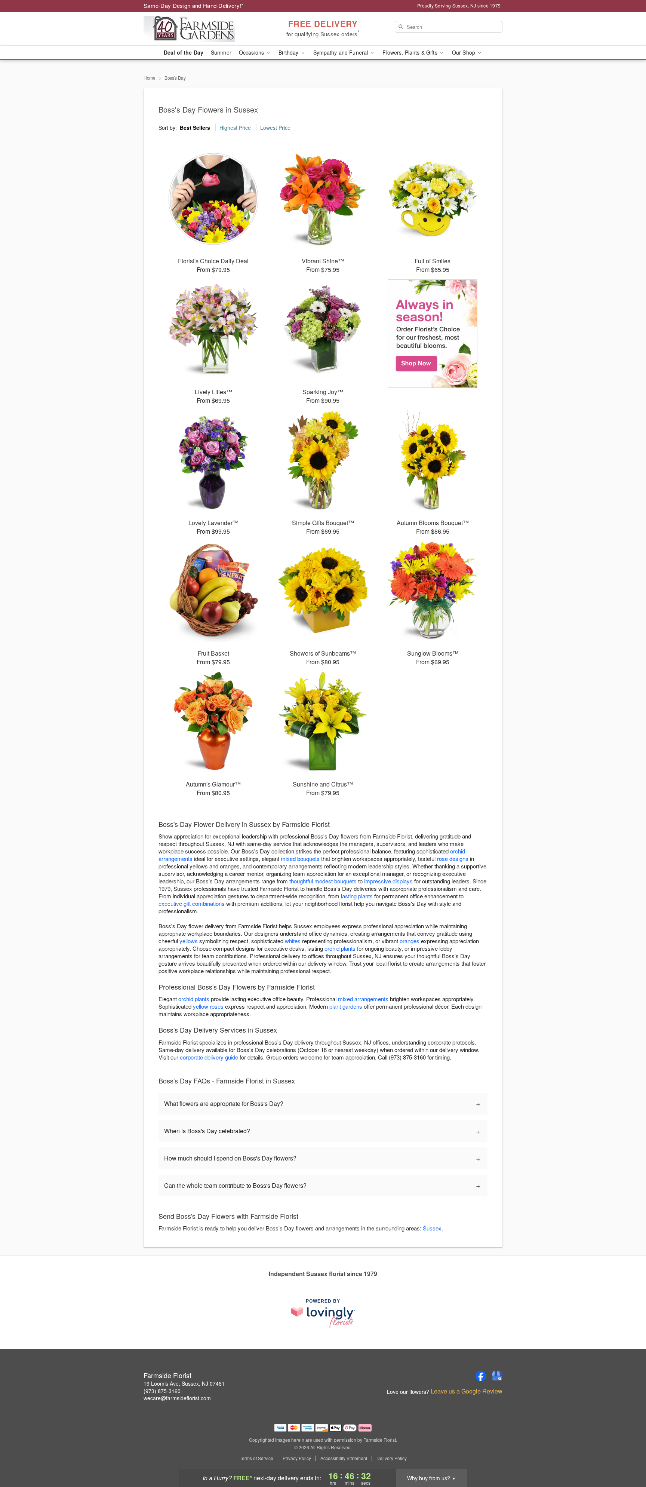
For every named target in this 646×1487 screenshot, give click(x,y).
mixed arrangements (363, 999)
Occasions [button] (252, 52)
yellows (188, 941)
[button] (626, 1455)
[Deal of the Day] (432, 333)
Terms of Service (256, 1458)
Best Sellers (195, 127)
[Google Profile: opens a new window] (497, 1376)
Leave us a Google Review (466, 1391)
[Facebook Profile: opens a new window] (481, 1376)
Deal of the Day (183, 52)
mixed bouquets (300, 858)
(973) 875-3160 (162, 1391)
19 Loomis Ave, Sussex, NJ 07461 (184, 1383)
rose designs (452, 858)
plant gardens (345, 1006)
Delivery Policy (391, 1458)
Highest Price (235, 127)
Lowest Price (275, 127)
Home (150, 77)
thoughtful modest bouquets (323, 881)
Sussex (432, 1228)
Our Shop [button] (464, 52)
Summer (221, 52)
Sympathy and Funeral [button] (341, 52)
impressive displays (388, 881)
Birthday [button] (289, 52)
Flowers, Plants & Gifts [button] (410, 52)
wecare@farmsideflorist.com (177, 1398)
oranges (409, 941)
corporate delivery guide (209, 1057)
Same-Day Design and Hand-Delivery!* (194, 5)
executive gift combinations (192, 903)
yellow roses (208, 1006)
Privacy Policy (297, 1458)
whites (293, 941)
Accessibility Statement (343, 1458)
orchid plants (340, 948)
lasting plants (357, 896)
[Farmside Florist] (197, 29)
